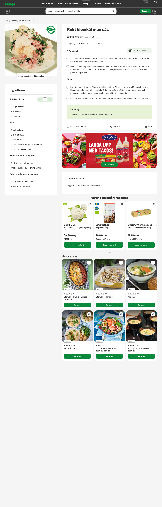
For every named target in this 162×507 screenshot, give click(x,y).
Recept (14, 21)
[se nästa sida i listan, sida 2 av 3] (156, 225)
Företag (154, 2)
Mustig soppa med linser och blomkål (141, 349)
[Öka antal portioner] (50, 99)
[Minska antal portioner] (39, 99)
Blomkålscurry (70, 348)
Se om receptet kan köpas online (31, 76)
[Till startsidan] (10, 3)
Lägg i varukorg (78, 245)
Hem (7, 21)
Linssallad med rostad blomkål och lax (106, 349)
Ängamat (132, 297)
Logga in (145, 11)
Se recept (77, 305)
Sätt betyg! (89, 37)
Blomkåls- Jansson (104, 297)
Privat (145, 2)
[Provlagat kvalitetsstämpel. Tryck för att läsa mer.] (51, 30)
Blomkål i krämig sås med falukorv (75, 298)
